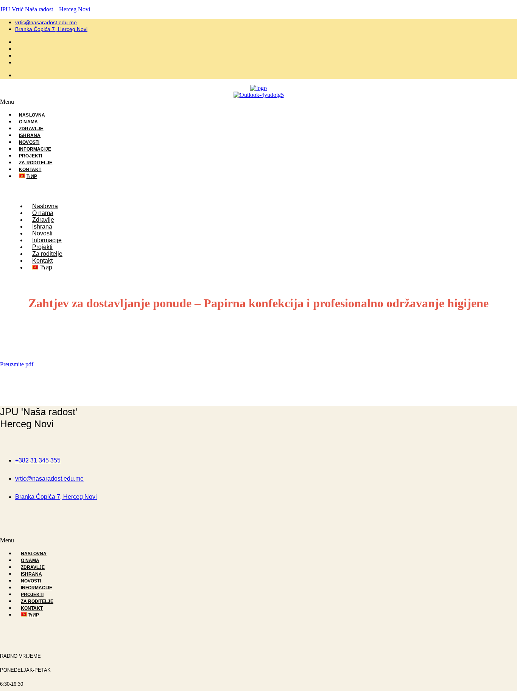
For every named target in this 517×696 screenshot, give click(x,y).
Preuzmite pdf (16, 364)
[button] (258, 101)
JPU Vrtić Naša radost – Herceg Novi (45, 9)
